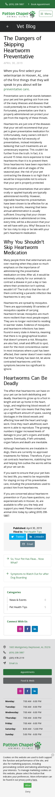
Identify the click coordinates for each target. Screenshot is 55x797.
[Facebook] (27, 629)
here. (35, 779)
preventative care (16, 89)
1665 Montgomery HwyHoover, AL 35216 (29, 647)
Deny (27, 791)
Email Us (13, 663)
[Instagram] (20, 629)
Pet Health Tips (33, 531)
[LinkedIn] (35, 629)
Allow (28, 785)
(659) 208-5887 (16, 652)
